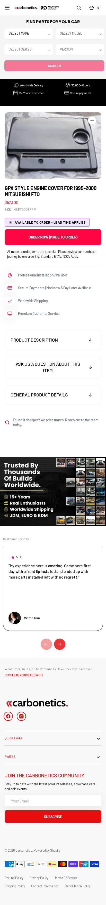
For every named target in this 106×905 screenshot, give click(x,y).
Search (54, 66)
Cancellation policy (78, 886)
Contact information (45, 886)
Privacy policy (39, 878)
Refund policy (14, 878)
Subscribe (53, 816)
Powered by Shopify (47, 850)
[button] (7, 7)
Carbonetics (23, 850)
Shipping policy (15, 886)
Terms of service (66, 878)
